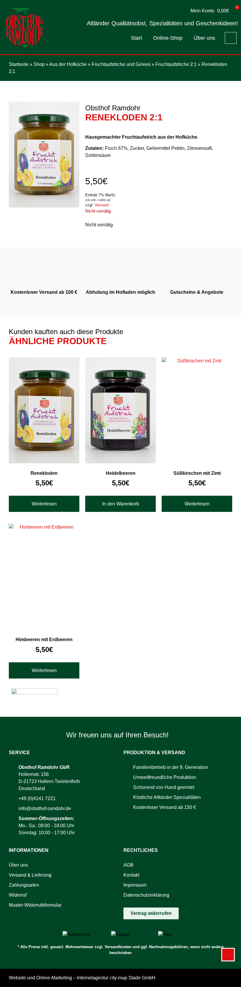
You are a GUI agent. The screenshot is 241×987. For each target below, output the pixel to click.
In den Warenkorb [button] (120, 503)
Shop (39, 64)
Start (136, 38)
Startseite (19, 64)
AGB (128, 864)
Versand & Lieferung (30, 874)
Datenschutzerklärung (146, 895)
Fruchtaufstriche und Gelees (121, 64)
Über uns (204, 38)
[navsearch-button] (231, 38)
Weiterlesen (44, 503)
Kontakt (131, 874)
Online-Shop (168, 38)
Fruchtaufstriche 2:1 (176, 64)
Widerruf (17, 895)
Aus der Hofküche (68, 64)
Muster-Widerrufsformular (35, 905)
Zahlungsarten (24, 885)
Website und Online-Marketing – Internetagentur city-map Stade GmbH (82, 977)
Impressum (134, 885)
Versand (101, 205)
